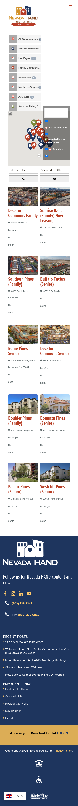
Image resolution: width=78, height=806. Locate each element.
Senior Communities (29, 48)
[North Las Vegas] (13, 87)
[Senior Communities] (13, 49)
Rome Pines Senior (18, 351)
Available (25, 96)
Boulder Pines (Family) (20, 421)
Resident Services (16, 703)
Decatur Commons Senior (54, 351)
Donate (10, 718)
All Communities (29, 39)
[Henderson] (13, 77)
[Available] (13, 97)
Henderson (26, 77)
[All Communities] (13, 39)
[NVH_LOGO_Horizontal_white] (30, 541)
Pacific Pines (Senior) (19, 489)
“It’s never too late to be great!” (25, 642)
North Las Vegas (29, 87)
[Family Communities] (13, 68)
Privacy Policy (63, 751)
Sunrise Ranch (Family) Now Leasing (52, 216)
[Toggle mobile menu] (71, 7)
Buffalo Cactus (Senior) (52, 282)
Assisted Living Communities (29, 106)
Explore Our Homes (17, 689)
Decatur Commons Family (23, 213)
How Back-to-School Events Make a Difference (34, 675)
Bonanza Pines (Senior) (52, 421)
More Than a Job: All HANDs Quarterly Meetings (35, 660)
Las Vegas (26, 58)
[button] (41, 145)
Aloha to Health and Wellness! (24, 667)
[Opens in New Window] (5, 593)
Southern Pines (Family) (21, 282)
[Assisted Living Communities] (13, 106)
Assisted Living (14, 696)
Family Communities (29, 67)
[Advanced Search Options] (54, 178)
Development (13, 711)
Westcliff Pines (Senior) (52, 489)
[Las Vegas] (13, 58)
